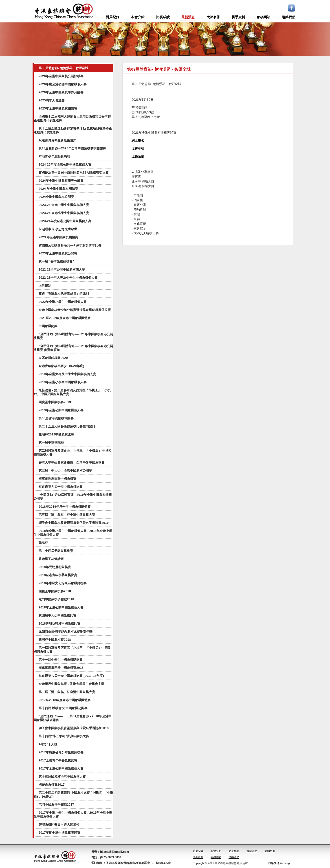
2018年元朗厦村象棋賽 (55, 567)
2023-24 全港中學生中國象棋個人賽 (64, 205)
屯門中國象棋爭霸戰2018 (56, 599)
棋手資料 (238, 17)
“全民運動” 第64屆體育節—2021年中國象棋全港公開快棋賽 (73, 336)
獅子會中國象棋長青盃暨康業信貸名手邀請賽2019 (74, 523)
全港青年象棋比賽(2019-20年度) (61, 366)
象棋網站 (263, 17)
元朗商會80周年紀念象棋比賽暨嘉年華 (65, 631)
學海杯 (43, 542)
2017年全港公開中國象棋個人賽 (61, 768)
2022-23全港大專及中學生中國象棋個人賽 (68, 277)
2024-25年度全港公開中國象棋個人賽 (65, 164)
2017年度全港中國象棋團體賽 (59, 832)
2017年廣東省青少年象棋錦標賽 (61, 752)
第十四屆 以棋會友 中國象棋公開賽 (63, 708)
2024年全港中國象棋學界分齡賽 (61, 180)
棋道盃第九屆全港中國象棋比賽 (61, 486)
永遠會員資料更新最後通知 (57, 140)
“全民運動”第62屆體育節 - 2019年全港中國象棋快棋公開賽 (73, 496)
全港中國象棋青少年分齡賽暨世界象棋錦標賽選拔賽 (75, 310)
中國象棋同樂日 (50, 326)
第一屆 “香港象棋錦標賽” (56, 261)
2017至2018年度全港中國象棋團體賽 (65, 700)
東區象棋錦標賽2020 (53, 358)
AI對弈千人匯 (48, 744)
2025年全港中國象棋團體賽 (58, 108)
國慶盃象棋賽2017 (52, 784)
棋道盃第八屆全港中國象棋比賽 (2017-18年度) (71, 676)
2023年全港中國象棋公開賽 (58, 253)
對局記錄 (112, 17)
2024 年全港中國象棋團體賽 (58, 188)
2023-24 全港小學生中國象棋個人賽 (64, 213)
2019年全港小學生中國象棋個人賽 (63, 382)
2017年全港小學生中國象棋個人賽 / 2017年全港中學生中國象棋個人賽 (73, 814)
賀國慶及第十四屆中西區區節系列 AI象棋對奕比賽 (74, 172)
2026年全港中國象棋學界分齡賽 (61, 92)
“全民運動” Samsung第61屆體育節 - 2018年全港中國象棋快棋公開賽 (73, 718)
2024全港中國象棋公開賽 (56, 197)
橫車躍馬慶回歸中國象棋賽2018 (61, 667)
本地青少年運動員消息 (54, 156)
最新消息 (188, 17)
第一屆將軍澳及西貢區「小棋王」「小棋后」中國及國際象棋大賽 (72, 649)
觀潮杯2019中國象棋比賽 (56, 434)
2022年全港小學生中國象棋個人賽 (63, 302)
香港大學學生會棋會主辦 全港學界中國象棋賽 (72, 462)
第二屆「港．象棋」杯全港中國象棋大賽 (67, 692)
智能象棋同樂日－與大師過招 (59, 824)
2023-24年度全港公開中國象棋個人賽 (65, 221)
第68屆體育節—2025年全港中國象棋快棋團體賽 (72, 148)
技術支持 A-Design (279, 863)
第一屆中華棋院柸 (51, 442)
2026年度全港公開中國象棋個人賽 (63, 84)
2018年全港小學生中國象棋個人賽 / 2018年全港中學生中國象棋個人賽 (73, 532)
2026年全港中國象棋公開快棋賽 (61, 76)
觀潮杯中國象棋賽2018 (55, 639)
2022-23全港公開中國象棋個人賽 (62, 269)
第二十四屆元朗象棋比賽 (56, 551)
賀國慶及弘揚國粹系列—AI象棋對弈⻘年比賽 (70, 245)
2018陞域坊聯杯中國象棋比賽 (59, 623)
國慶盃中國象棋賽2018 (55, 591)
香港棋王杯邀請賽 (51, 559)
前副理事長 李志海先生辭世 (58, 229)
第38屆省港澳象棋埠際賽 (56, 418)
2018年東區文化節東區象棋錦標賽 (63, 583)
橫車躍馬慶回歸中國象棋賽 (57, 478)
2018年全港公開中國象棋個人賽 (61, 607)
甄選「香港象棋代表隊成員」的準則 (64, 293)
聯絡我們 (288, 17)
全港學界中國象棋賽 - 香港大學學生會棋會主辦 (71, 684)
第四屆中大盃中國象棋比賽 (57, 615)
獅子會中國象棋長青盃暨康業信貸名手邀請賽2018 (74, 728)
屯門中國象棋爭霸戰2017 (56, 804)
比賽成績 (163, 17)
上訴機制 (45, 285)
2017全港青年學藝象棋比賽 (58, 760)
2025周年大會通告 (52, 100)
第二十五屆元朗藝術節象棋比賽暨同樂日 (67, 426)
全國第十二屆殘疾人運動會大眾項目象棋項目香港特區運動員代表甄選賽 (72, 118)
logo (64, 11)
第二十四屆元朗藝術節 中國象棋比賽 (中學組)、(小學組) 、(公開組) (73, 794)
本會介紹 (138, 17)
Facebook (291, 8)
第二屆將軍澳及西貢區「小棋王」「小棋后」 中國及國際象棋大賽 (73, 452)
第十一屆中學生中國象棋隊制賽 (61, 659)
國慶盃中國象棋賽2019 (55, 402)
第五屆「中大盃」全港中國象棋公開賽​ (65, 470)
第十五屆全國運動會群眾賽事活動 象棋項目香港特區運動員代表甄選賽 (73, 130)
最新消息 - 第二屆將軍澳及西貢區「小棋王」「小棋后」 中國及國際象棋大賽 (72, 392)
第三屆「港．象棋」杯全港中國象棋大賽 (67, 514)
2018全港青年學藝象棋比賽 (58, 575)
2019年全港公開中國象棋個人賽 (61, 410)
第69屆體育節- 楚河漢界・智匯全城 (63, 68)
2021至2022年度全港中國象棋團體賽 (65, 318)
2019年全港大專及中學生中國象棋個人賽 (67, 374)
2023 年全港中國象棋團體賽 (58, 237)
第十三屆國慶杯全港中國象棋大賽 (62, 776)
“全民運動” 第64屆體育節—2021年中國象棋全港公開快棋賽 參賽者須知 (73, 348)
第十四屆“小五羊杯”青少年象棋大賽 (64, 736)
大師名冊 (213, 17)
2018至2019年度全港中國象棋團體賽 (65, 506)
